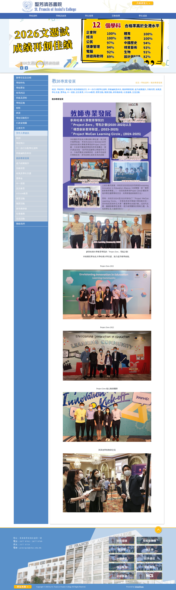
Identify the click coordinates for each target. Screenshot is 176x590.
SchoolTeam (139, 587)
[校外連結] (149, 558)
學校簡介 (61, 89)
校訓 (54, 89)
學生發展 (89, 16)
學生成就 (143, 16)
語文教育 (79, 92)
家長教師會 (118, 92)
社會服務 (127, 92)
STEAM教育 (89, 92)
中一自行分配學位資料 (97, 89)
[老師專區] (122, 576)
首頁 (137, 83)
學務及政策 (61, 16)
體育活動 (99, 92)
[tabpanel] (88, 48)
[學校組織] (122, 540)
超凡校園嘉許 (140, 89)
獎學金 (63, 92)
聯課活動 (108, 92)
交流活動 (136, 92)
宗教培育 (151, 89)
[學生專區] (122, 567)
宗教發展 (116, 16)
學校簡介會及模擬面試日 (76, 89)
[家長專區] (149, 567)
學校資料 (33, 16)
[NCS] (149, 576)
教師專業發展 (128, 89)
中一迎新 (71, 92)
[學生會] (149, 549)
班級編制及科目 (114, 89)
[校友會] (122, 549)
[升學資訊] (122, 558)
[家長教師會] (149, 540)
